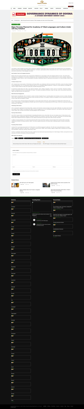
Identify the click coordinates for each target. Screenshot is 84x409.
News (14, 8)
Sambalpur (13, 206)
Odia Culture (21, 138)
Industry (30, 8)
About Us (57, 406)
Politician (59, 217)
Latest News (34, 212)
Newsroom (65, 8)
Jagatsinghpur (13, 313)
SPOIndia (48, 406)
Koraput (12, 226)
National (38, 212)
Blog (65, 406)
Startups (36, 8)
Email (34, 166)
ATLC (16, 138)
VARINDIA (44, 406)
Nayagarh (13, 246)
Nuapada (12, 326)
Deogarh (12, 353)
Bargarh (12, 380)
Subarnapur (13, 273)
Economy (25, 8)
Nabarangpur (13, 253)
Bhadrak (12, 373)
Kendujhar (13, 320)
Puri (12, 300)
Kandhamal (13, 280)
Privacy (68, 406)
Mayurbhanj (13, 266)
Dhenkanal (13, 346)
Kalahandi (13, 213)
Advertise (62, 406)
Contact (71, 406)
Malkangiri (13, 286)
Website (54, 166)
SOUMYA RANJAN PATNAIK (58, 222)
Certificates (58, 8)
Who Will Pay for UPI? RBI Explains (27, 182)
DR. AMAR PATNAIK (57, 235)
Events (51, 8)
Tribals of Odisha (45, 138)
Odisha (19, 24)
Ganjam (12, 340)
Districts (12, 214)
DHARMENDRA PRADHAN (58, 229)
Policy (41, 8)
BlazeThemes (13, 407)
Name (13, 166)
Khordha (12, 293)
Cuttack (12, 360)
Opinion (46, 8)
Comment (14, 154)
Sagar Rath (14, 30)
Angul (12, 400)
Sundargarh (13, 306)
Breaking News (14, 24)
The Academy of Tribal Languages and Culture (33, 138)
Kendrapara (13, 333)
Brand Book (53, 406)
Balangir (12, 393)
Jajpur (12, 240)
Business (20, 8)
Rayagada (13, 260)
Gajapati (12, 233)
